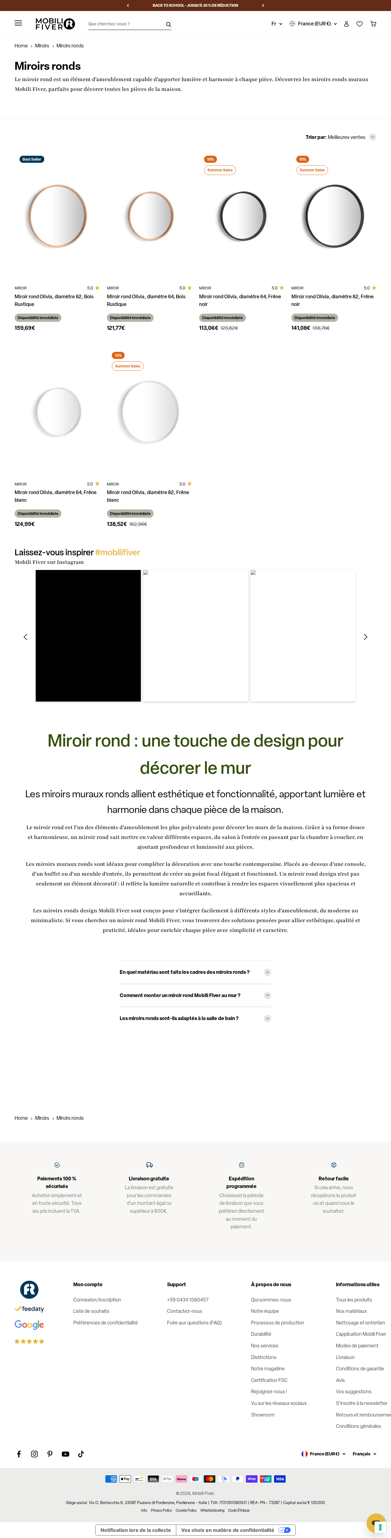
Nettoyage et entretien (360, 1323)
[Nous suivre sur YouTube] (65, 1454)
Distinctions (263, 1357)
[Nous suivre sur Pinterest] (50, 1454)
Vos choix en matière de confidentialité (227, 1530)
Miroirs (42, 46)
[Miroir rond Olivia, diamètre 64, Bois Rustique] (149, 214)
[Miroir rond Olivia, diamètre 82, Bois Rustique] (57, 214)
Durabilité (261, 1334)
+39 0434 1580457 (188, 1300)
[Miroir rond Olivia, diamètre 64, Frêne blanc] (57, 411)
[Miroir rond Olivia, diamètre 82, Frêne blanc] (149, 411)
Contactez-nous (184, 1311)
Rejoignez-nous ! (269, 1391)
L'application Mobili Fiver (361, 1334)
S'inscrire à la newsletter (361, 1403)
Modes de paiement (357, 1345)
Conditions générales (358, 1426)
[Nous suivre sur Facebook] (19, 1454)
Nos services (264, 1345)
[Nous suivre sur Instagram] (34, 1454)
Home (21, 46)
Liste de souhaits (91, 1311)
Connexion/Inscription (97, 1300)
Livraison (345, 1357)
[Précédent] (128, 5)
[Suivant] (263, 5)
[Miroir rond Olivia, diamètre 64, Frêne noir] (241, 214)
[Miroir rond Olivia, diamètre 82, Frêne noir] (333, 214)
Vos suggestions (353, 1391)
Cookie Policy (186, 1510)
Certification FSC (269, 1380)
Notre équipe (265, 1311)
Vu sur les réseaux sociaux (279, 1403)
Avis (340, 1380)
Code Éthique (239, 1510)
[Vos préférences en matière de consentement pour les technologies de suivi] (380, 1527)
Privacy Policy (161, 1510)
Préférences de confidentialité (105, 1323)
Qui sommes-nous (271, 1300)
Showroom (263, 1415)
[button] (88, 636)
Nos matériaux (351, 1311)
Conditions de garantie (360, 1368)
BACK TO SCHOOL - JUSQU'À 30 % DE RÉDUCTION (195, 5)
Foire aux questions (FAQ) (194, 1323)
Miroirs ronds (70, 1118)
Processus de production (277, 1323)
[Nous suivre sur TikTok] (81, 1454)
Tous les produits (354, 1300)
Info (144, 1510)
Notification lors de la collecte (135, 1530)
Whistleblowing (212, 1510)
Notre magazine (268, 1368)
